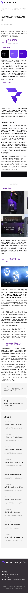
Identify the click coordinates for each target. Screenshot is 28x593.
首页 (2, 9)
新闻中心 (10, 9)
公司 (6, 9)
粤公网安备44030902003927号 (15, 588)
